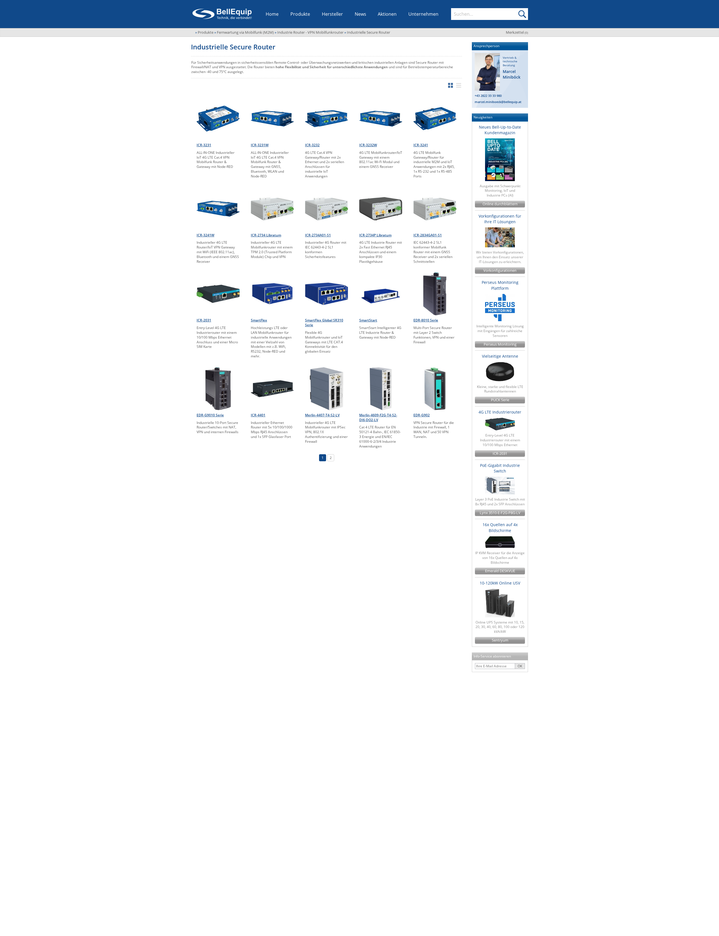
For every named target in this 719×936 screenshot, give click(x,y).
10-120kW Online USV (500, 583)
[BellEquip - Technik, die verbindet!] (222, 14)
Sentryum (500, 640)
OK (520, 666)
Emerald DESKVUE (500, 571)
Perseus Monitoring (500, 344)
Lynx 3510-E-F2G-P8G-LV (500, 512)
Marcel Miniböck (511, 74)
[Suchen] (522, 14)
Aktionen (387, 14)
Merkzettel (517, 32)
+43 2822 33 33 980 (488, 95)
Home (272, 14)
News (360, 14)
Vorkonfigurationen (500, 270)
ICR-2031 (500, 453)
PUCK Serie (500, 400)
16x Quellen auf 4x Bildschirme (500, 527)
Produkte (300, 14)
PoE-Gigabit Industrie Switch (500, 468)
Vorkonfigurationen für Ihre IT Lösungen (500, 218)
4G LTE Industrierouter (500, 412)
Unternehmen (423, 14)
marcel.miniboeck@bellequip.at (498, 102)
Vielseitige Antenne (500, 356)
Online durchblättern (500, 204)
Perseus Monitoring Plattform (500, 285)
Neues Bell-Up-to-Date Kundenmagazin (500, 129)
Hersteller (332, 14)
